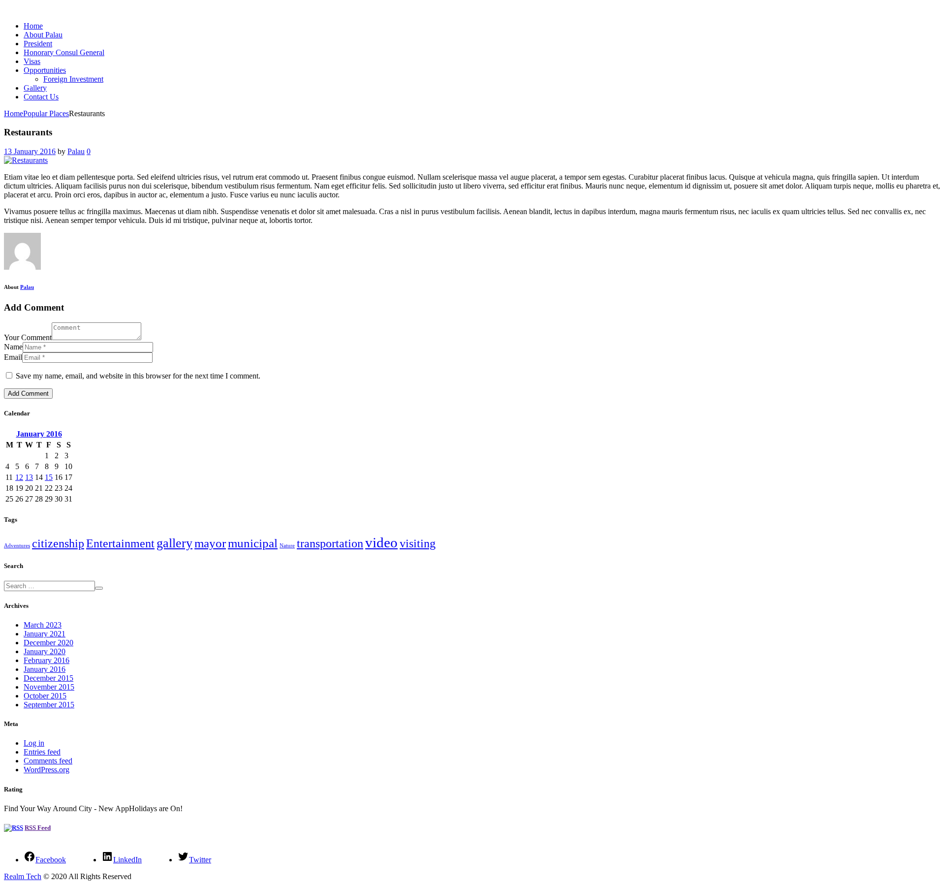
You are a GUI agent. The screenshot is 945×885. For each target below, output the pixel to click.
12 (19, 477)
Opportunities (45, 70)
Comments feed (48, 761)
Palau (76, 151)
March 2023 (43, 625)
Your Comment (28, 337)
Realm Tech (22, 876)
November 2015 (49, 687)
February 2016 (46, 660)
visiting (418, 543)
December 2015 (48, 678)
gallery (174, 543)
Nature (287, 545)
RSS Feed (38, 827)
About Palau (43, 35)
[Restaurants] (26, 160)
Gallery (35, 88)
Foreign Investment (73, 79)
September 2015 (49, 704)
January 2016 (44, 669)
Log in (34, 743)
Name (13, 347)
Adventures (17, 545)
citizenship (58, 543)
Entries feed (42, 752)
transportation (330, 543)
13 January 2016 (30, 151)
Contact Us (41, 97)
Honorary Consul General (64, 52)
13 (29, 477)
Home (33, 26)
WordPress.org (46, 769)
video (381, 542)
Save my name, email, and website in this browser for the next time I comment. (138, 376)
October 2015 (45, 696)
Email (13, 357)
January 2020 (44, 651)
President (38, 43)
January (39, 434)
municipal (253, 543)
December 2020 (48, 642)
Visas (32, 61)
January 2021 (44, 634)
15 (49, 477)
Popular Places (46, 113)
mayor (210, 543)
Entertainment (120, 543)
